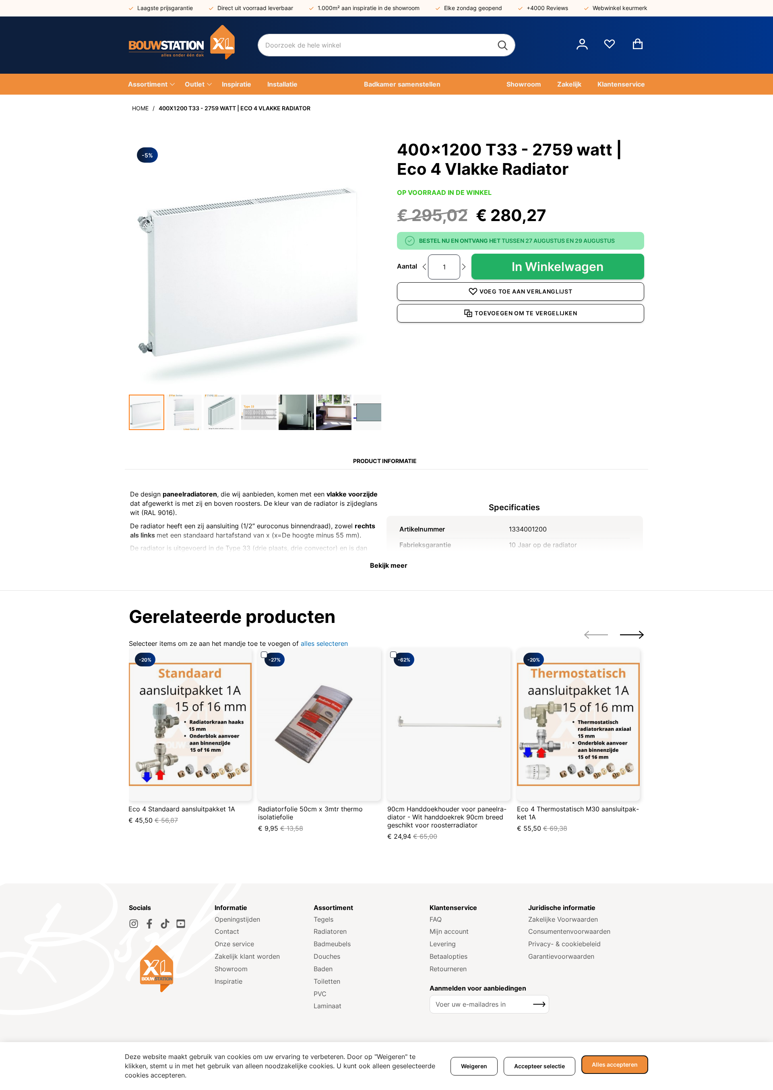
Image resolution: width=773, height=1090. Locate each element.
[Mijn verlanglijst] (609, 47)
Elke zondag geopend (473, 7)
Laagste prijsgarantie (165, 7)
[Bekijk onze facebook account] (149, 923)
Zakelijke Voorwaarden (563, 919)
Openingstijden (237, 919)
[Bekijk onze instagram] (133, 923)
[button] (582, 45)
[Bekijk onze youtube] (181, 923)
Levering (443, 944)
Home (140, 108)
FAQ (436, 919)
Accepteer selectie (539, 1066)
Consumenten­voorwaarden (569, 931)
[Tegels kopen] (193, 45)
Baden (323, 969)
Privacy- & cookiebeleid (564, 944)
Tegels (323, 919)
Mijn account (449, 931)
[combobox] (386, 45)
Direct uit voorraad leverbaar (255, 7)
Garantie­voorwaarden (561, 956)
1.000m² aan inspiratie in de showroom (369, 7)
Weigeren (474, 1066)
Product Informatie (385, 460)
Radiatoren (330, 931)
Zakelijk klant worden (247, 956)
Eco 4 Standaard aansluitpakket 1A (181, 809)
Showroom (231, 969)
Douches (327, 956)
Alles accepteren (615, 1064)
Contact (227, 931)
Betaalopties (448, 956)
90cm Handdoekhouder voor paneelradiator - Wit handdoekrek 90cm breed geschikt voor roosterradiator (446, 817)
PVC (320, 994)
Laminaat (327, 1006)
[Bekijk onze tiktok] (165, 923)
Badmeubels (332, 944)
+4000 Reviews (547, 7)
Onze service (234, 944)
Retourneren (448, 969)
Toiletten (327, 981)
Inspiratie (228, 981)
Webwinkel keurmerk (620, 7)
